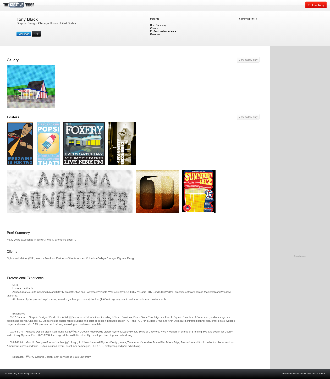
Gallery (13, 59)
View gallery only (248, 59)
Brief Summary (158, 25)
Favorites (155, 34)
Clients (154, 28)
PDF (36, 34)
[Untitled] (70, 212)
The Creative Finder (315, 373)
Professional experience (163, 31)
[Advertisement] (300, 279)
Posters (13, 116)
